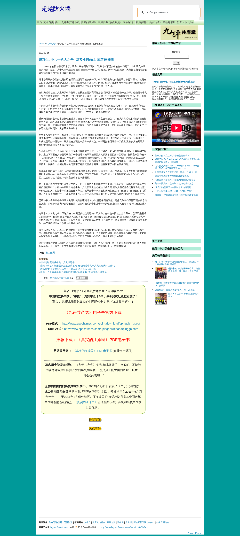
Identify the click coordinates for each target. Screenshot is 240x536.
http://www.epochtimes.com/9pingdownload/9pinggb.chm (101, 329)
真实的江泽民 (89, 22)
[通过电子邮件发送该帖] (71, 278)
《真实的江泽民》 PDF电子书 (92, 350)
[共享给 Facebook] (86, 278)
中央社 (151, 522)
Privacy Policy (194, 533)
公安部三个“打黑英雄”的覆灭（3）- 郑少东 (175, 289)
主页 (39, 22)
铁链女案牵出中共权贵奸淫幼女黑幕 (172, 176)
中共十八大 (51, 44)
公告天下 (182, 22)
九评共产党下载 (70, 22)
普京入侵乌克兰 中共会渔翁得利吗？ (172, 155)
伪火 (57, 22)
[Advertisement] (63, 467)
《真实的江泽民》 (85, 402)
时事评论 (54, 278)
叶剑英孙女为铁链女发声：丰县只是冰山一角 (176, 172)
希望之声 (111, 522)
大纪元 (87, 522)
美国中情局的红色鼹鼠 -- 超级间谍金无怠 (174, 183)
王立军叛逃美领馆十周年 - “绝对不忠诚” (173, 191)
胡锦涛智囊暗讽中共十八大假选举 (57, 262)
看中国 (120, 522)
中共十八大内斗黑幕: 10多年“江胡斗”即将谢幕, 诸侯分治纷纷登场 (73, 272)
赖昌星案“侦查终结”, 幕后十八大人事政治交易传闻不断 (68, 269)
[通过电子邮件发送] (77, 278)
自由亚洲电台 (162, 522)
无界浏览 (68, 522)
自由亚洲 (50, 252)
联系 (191, 22)
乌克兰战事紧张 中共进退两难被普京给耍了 (175, 180)
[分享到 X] (83, 278)
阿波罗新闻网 (140, 522)
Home (41, 44)
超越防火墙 (56, 8)
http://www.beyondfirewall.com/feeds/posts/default (124, 527)
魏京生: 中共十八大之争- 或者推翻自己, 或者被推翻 (76, 59)
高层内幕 (103, 22)
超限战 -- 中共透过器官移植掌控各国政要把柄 (176, 195)
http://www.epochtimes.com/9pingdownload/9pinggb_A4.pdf (101, 323)
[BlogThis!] (80, 278)
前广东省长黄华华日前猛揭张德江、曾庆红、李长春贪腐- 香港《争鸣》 (177, 263)
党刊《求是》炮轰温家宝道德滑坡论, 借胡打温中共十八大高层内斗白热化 (77, 265)
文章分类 (48, 22)
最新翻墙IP (169, 22)
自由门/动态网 (55, 522)
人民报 (128, 522)
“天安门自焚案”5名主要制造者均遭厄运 (173, 81)
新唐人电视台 (98, 522)
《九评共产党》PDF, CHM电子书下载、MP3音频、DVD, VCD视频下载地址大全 (177, 167)
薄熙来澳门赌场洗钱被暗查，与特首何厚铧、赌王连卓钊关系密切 (184, 269)
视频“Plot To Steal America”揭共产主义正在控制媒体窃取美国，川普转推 (177, 160)
